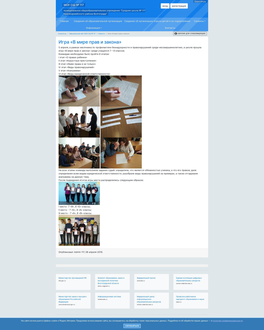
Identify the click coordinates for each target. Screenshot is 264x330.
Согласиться (132, 326)
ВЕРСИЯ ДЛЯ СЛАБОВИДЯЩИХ (192, 33)
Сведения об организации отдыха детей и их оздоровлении (157, 21)
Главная (64, 21)
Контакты (170, 27)
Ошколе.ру (200, 1)
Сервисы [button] (199, 21)
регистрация (179, 6)
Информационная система (109, 297)
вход (165, 6)
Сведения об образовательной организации (98, 21)
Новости (101, 34)
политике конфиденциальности (228, 321)
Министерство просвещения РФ (72, 278)
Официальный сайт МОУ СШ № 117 (82, 34)
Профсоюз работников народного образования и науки (190, 298)
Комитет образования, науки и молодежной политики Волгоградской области (111, 280)
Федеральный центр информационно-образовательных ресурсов (149, 299)
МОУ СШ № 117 (74, 5)
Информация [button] (93, 27)
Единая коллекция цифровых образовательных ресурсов (189, 279)
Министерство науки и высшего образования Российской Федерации (72, 299)
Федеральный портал (146, 278)
